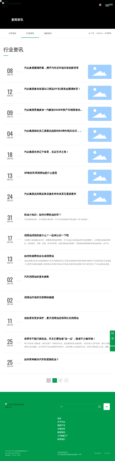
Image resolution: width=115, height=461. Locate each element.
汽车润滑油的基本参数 (36, 276)
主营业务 (61, 429)
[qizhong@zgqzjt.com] (112, 333)
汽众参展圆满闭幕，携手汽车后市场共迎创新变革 (51, 67)
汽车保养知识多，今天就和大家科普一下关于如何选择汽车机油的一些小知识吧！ (56, 219)
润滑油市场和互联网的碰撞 (39, 297)
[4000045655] (112, 338)
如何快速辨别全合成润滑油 (39, 255)
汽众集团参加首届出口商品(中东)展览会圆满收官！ (52, 88)
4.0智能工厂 (63, 435)
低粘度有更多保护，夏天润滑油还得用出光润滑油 (51, 318)
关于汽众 (61, 422)
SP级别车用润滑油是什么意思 (40, 172)
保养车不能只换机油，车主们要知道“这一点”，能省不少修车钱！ (59, 338)
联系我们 (61, 439)
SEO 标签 (107, 453)
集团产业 (61, 425)
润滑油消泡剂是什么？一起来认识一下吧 (46, 235)
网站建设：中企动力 (11, 455)
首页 (59, 418)
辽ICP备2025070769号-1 (13, 453)
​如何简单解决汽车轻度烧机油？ (41, 359)
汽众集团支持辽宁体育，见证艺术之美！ (46, 151)
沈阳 (19, 455)
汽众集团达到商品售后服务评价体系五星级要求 (50, 193)
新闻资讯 (17, 19)
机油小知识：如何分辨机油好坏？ (42, 214)
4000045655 (63, 452)
